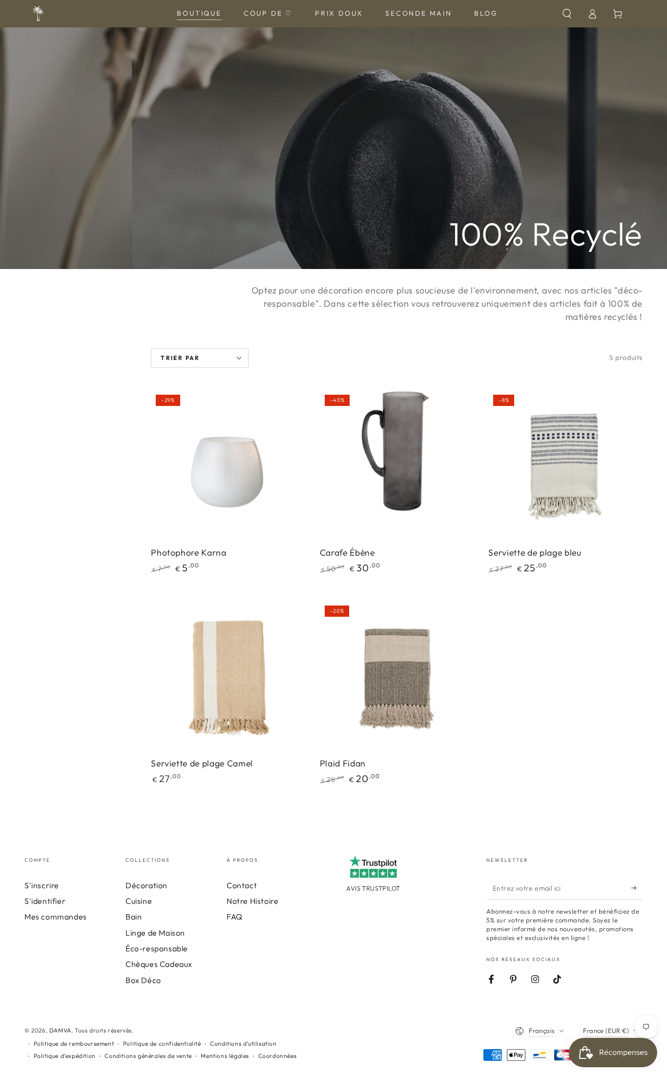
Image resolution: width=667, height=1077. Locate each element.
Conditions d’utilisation (243, 1043)
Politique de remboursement (74, 1043)
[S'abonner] (637, 888)
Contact (242, 885)
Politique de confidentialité (162, 1043)
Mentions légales (225, 1055)
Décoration (146, 885)
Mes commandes (55, 916)
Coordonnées (277, 1055)
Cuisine (138, 901)
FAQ (235, 916)
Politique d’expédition (65, 1055)
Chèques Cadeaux (158, 964)
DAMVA (60, 1030)
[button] (567, 13)
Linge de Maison (155, 933)
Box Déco (143, 980)
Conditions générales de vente (147, 1055)
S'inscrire (41, 885)
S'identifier (44, 901)
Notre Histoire (252, 901)
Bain (133, 916)
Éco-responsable (156, 948)
